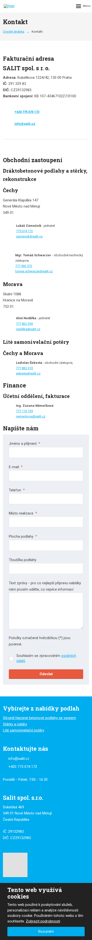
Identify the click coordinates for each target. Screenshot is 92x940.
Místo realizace (23, 513)
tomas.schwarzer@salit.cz (34, 271)
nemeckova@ (25, 416)
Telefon (17, 490)
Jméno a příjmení (24, 443)
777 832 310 (24, 368)
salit (38, 416)
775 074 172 (24, 231)
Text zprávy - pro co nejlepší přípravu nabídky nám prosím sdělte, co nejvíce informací (45, 586)
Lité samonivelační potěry (23, 730)
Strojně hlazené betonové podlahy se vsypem (39, 718)
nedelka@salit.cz (28, 329)
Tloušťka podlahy (22, 560)
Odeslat (46, 674)
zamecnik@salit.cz (29, 236)
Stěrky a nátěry (15, 724)
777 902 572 (23, 266)
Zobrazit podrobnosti (43, 921)
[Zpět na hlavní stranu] (22, 6)
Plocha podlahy (23, 536)
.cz (43, 416)
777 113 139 (24, 411)
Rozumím (46, 931)
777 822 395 (24, 324)
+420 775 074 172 (26, 112)
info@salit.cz (24, 124)
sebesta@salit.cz (28, 373)
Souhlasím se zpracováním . (46, 658)
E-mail (16, 467)
